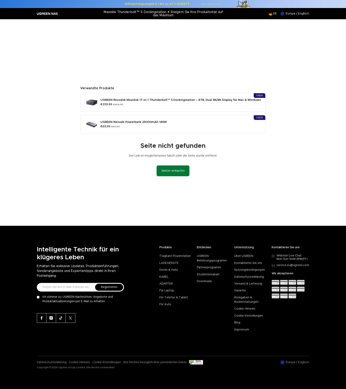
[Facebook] (41, 318)
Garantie (240, 290)
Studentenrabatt (208, 274)
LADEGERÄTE (169, 263)
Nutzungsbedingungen (249, 269)
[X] (70, 318)
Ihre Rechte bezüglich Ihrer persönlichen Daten (155, 362)
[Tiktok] (61, 318)
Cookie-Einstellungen (248, 315)
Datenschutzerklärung (249, 277)
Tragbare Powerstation (175, 256)
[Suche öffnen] (290, 25)
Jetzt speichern (209, 4)
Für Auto (165, 304)
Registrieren (109, 287)
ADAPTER (166, 283)
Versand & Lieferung (248, 283)
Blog (237, 322)
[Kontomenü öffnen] (298, 25)
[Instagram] (51, 318)
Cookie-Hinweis (244, 308)
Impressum (241, 329)
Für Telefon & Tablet (173, 297)
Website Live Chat (289, 255)
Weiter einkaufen (173, 170)
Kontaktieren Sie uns (248, 263)
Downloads (204, 281)
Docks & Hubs (168, 269)
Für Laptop (166, 290)
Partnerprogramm (209, 267)
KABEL (164, 277)
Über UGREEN (243, 256)
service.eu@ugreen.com (293, 265)
